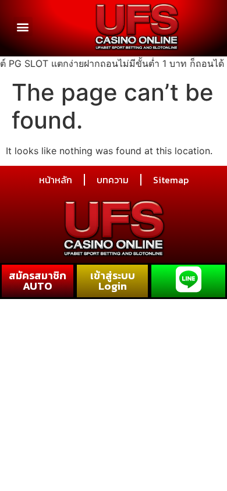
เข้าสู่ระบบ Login (112, 281)
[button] (23, 26)
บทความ (113, 180)
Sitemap (171, 180)
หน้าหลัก (55, 180)
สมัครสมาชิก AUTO (37, 281)
